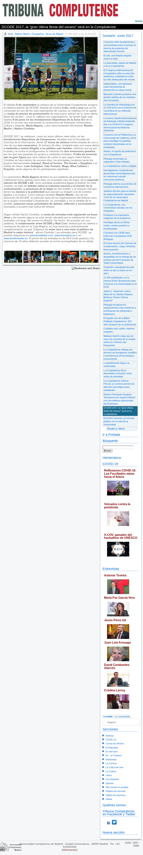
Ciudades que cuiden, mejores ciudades (119, 330)
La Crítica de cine (114, 767)
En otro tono (112, 751)
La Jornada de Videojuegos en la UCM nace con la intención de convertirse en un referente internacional (120, 109)
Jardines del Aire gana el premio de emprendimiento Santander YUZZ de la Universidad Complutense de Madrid (120, 196)
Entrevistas (111, 569)
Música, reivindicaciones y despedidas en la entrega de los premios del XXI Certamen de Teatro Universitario (120, 258)
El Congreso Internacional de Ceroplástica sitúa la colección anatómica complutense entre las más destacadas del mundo (119, 75)
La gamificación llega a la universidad (116, 365)
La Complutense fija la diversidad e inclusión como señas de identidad (118, 373)
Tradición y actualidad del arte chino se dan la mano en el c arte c (119, 270)
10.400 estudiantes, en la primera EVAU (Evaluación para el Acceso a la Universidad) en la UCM (120, 282)
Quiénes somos (114, 805)
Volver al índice (116, 428)
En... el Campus (114, 755)
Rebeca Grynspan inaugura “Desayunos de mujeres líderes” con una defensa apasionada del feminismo (120, 399)
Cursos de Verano (115, 743)
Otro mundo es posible (117, 787)
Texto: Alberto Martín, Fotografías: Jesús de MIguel (35, 34)
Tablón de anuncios (115, 795)
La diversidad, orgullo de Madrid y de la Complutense (120, 65)
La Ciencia (111, 763)
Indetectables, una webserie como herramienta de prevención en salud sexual (118, 87)
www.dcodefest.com (41, 235)
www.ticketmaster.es (16, 238)
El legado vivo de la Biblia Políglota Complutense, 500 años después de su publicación (120, 321)
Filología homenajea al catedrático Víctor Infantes (117, 160)
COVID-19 (110, 464)
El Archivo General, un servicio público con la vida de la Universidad (119, 421)
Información (70, 849)
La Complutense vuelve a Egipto (120, 166)
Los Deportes (112, 779)
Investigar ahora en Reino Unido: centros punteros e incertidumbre (117, 225)
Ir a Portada (111, 435)
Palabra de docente (115, 791)
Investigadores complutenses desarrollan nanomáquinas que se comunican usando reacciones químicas (119, 175)
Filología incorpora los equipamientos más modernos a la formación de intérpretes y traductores (120, 309)
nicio (138, 21)
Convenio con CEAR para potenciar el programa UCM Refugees (118, 236)
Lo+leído (108, 716)
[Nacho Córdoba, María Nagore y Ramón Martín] (31, 261)
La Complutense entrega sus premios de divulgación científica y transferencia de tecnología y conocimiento (120, 354)
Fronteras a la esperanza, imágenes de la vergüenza (117, 217)
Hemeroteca (112, 458)
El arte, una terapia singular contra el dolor (117, 57)
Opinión (110, 783)
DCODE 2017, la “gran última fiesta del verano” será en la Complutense (118, 411)
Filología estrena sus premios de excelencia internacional (120, 185)
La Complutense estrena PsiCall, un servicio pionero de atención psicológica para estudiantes (119, 386)
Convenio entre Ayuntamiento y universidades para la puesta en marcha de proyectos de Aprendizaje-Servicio (120, 47)
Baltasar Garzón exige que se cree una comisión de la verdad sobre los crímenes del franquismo (119, 341)
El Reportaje (112, 747)
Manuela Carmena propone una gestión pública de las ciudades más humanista (120, 97)
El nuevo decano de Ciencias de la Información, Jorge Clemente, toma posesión (120, 246)
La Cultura (111, 771)
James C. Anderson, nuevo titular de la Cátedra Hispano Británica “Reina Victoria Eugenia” (118, 296)
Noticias (110, 735)
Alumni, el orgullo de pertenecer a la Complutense (120, 153)
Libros (109, 775)
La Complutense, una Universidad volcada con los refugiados (118, 207)
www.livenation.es (65, 235)
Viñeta (109, 799)
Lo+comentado (122, 716)
